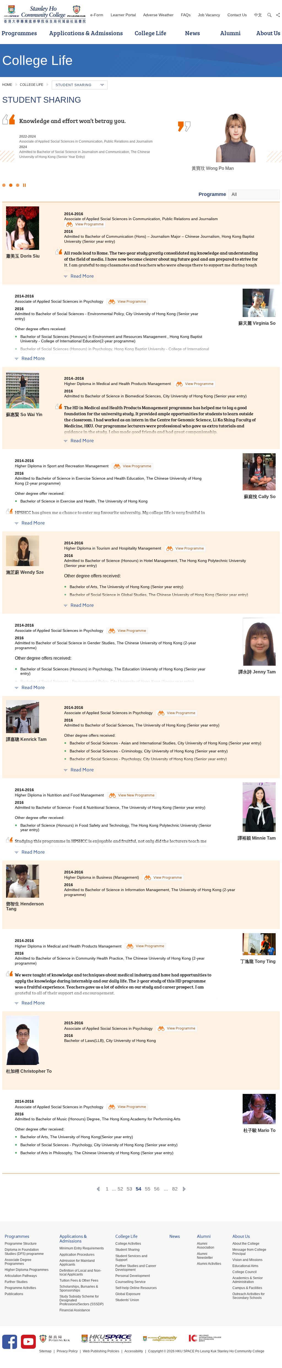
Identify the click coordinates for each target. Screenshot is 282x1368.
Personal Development (132, 1276)
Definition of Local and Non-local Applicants (80, 1272)
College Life (150, 33)
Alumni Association (205, 1245)
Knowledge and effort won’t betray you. (72, 120)
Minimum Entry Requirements (81, 1248)
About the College (245, 1244)
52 (120, 1189)
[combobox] (254, 194)
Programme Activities (20, 1288)
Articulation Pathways (21, 1276)
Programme (212, 194)
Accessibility (133, 1351)
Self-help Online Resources (136, 1288)
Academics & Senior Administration (247, 1280)
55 (147, 1189)
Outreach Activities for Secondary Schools (248, 1296)
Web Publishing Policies (101, 1351)
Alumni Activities (209, 1264)
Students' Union (127, 1300)
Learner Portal (123, 15)
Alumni (230, 33)
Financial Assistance (74, 1310)
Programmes (17, 1237)
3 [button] (17, 185)
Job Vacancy (209, 15)
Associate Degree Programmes (18, 1262)
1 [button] (4, 185)
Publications (14, 1294)
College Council (244, 1272)
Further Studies (16, 1282)
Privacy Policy (67, 1351)
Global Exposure (127, 1294)
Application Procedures (76, 1255)
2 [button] (10, 185)
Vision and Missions (247, 1260)
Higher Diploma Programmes (26, 1270)
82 (175, 1189)
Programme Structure (21, 1244)
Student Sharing (127, 1250)
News (192, 33)
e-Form (96, 15)
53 (129, 1189)
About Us (241, 1237)
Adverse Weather (158, 15)
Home (7, 85)
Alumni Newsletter (205, 1256)
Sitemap (45, 1351)
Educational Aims (245, 1266)
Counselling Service (130, 1282)
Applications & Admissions (86, 33)
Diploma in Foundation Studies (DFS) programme (24, 1251)
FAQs (186, 15)
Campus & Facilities (247, 1288)
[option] (141, 140)
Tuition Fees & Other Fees (78, 1280)
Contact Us (237, 15)
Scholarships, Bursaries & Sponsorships (78, 1288)
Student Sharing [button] (73, 85)
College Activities (128, 1244)
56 (156, 1189)
